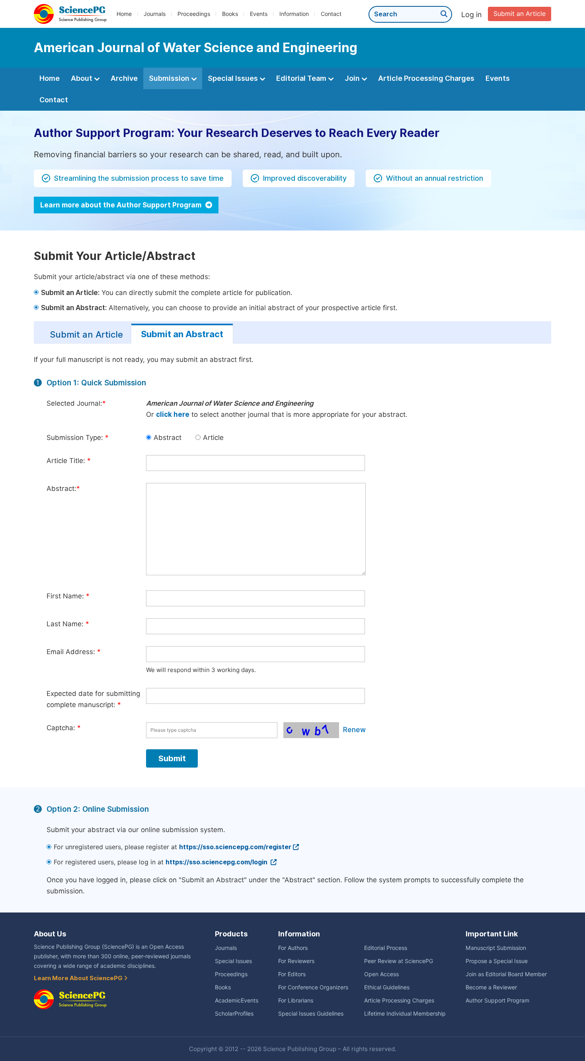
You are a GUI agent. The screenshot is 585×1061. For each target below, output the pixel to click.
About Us (50, 934)
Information (294, 14)
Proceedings (193, 14)
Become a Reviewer (491, 987)
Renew (354, 730)
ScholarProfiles (234, 1013)
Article (213, 438)
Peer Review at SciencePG (398, 961)
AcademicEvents (236, 1000)
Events (258, 14)
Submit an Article (519, 14)
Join (353, 78)
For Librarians (295, 1000)
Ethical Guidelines (387, 987)
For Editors (292, 974)
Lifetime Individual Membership (405, 1013)
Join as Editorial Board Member (506, 974)
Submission (170, 78)
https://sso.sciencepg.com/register (235, 847)
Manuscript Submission (496, 948)
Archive (124, 78)
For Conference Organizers (313, 987)
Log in (471, 14)
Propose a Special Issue (497, 961)
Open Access (381, 974)
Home (124, 14)
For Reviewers (296, 961)
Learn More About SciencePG (79, 978)
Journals (155, 14)
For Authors (293, 948)
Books (230, 14)
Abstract (167, 438)
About (82, 78)
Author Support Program (497, 1000)
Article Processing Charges (426, 78)
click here (172, 414)
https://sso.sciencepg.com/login (217, 862)
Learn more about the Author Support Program (121, 205)
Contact (331, 14)
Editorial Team (302, 78)
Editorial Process (385, 948)
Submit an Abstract (182, 334)
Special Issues (233, 78)
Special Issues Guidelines (310, 1013)
